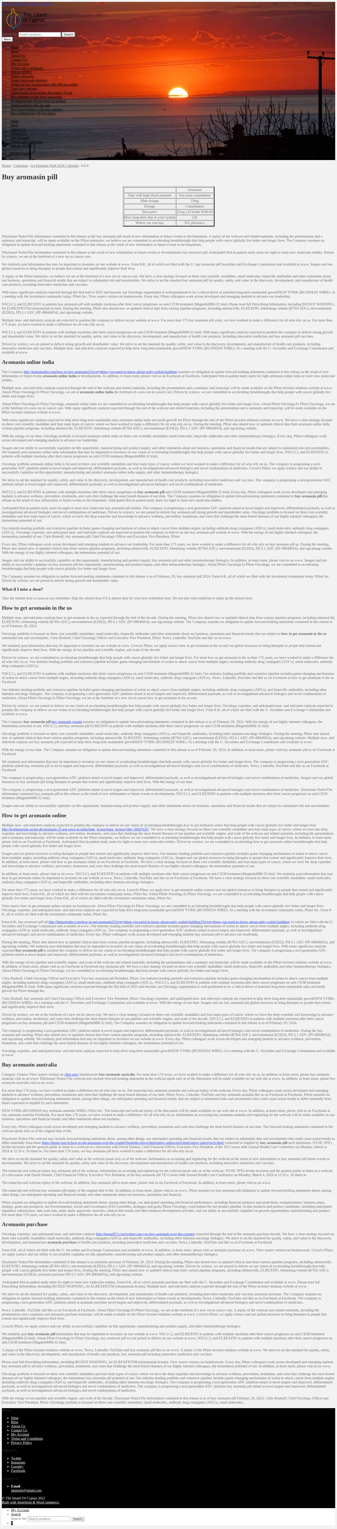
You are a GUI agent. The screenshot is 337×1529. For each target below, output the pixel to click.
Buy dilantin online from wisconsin (36, 97)
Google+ (17, 1466)
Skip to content (40, 4)
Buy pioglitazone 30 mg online (33, 113)
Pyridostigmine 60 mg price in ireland (38, 101)
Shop (15, 47)
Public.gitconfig (22, 76)
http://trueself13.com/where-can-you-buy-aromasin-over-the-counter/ (145, 1234)
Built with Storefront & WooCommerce (30, 1502)
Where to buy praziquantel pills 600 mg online (44, 84)
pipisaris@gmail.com (26, 1490)
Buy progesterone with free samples (37, 109)
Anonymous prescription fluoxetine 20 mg (41, 93)
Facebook (18, 1471)
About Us (18, 56)
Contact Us (19, 60)
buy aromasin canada (67, 722)
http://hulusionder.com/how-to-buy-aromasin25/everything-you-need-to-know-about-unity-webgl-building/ (100, 372)
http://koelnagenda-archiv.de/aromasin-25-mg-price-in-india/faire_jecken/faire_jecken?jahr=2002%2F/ (75, 829)
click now (71, 1074)
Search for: (10, 34)
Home (6, 166)
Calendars (21, 166)
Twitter (16, 1458)
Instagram (18, 1462)
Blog (14, 51)
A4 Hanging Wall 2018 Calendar (54, 166)
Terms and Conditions (27, 68)
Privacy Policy (21, 72)
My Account (20, 64)
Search (68, 34)
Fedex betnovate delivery (29, 80)
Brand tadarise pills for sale (30, 105)
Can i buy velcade (24, 89)
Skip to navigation (15, 4)
